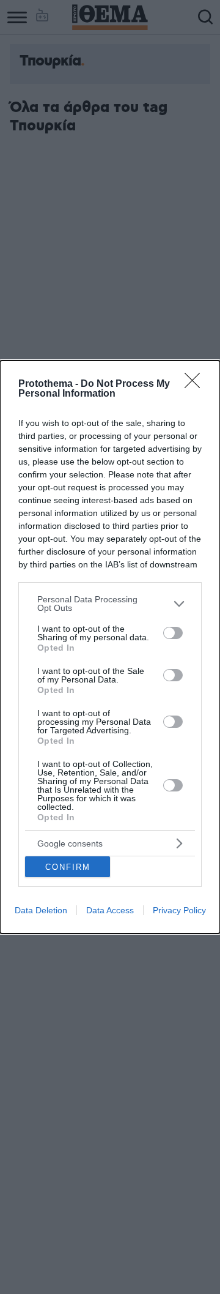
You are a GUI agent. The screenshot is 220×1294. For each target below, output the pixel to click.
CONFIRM (67, 867)
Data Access (110, 910)
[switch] (173, 633)
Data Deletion (41, 910)
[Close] (196, 384)
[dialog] (110, 647)
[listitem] (110, 603)
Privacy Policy (179, 910)
